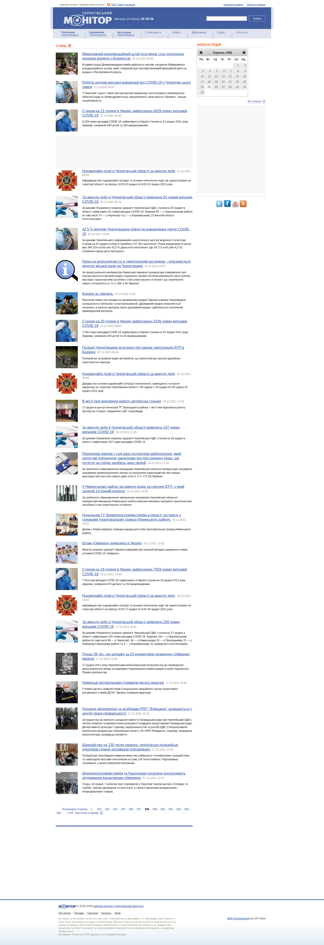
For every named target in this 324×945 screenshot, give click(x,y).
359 (155, 809)
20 (223, 81)
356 (131, 809)
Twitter (120, 4)
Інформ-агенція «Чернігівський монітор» (85, 13)
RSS (113, 4)
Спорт (221, 32)
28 (230, 87)
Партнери (92, 913)
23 (244, 81)
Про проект (64, 913)
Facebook (130, 4)
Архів (118, 913)
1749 (70, 813)
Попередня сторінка (75, 809)
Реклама (79, 913)
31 (202, 92)
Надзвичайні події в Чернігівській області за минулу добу (128, 171)
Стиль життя (153, 32)
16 (244, 76)
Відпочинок (199, 32)
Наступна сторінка (87, 813)
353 (107, 809)
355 (123, 809)
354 (115, 809)
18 (209, 81)
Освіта (176, 32)
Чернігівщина (69, 34)
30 (244, 87)
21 (230, 81)
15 (237, 76)
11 (209, 76)
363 (186, 809)
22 (237, 81)
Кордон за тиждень (97, 294)
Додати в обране (256, 4)
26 (216, 87)
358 (147, 809)
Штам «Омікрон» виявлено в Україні (112, 543)
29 (237, 87)
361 (170, 809)
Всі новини (254, 101)
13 (223, 76)
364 (58, 813)
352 (99, 809)
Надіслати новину (233, 4)
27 (223, 87)
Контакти (106, 913)
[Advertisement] (124, 152)
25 (209, 87)
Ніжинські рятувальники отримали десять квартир (123, 683)
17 (202, 81)
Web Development (238, 918)
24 (202, 87)
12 (216, 76)
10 (202, 76)
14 (230, 76)
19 (216, 81)
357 (139, 809)
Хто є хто (242, 32)
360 (162, 809)
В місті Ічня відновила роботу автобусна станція (121, 401)
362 (178, 809)
